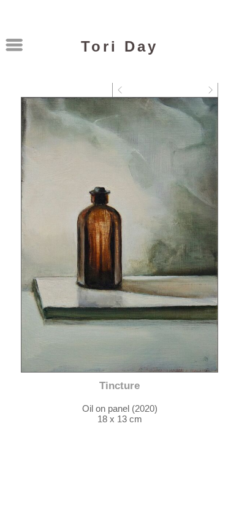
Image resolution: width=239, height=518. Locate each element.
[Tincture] (119, 235)
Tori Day (119, 46)
